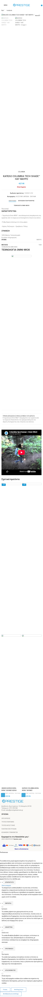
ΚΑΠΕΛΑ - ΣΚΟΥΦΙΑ (30, 196)
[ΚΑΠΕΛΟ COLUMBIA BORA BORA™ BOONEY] (32, 558)
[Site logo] (21, 5)
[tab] (12, 201)
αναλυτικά (8, 927)
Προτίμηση (9, 948)
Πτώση (5, 989)
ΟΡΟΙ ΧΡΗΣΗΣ (6, 818)
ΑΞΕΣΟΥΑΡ (19, 196)
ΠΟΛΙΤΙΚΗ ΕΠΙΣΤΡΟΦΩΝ (9, 829)
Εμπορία (8, 903)
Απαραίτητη (9, 882)
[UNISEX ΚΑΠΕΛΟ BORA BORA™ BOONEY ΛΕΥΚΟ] (11, 558)
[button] (3, 795)
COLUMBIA (21, 172)
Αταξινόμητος (10, 970)
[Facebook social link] (20, 1)
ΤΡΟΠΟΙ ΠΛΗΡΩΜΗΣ (8, 822)
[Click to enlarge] (5, 12)
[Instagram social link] (23, 1)
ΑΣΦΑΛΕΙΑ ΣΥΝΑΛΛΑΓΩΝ (10, 832)
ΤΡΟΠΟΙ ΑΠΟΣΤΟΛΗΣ (8, 825)
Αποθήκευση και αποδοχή (10, 994)
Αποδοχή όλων (18, 989)
